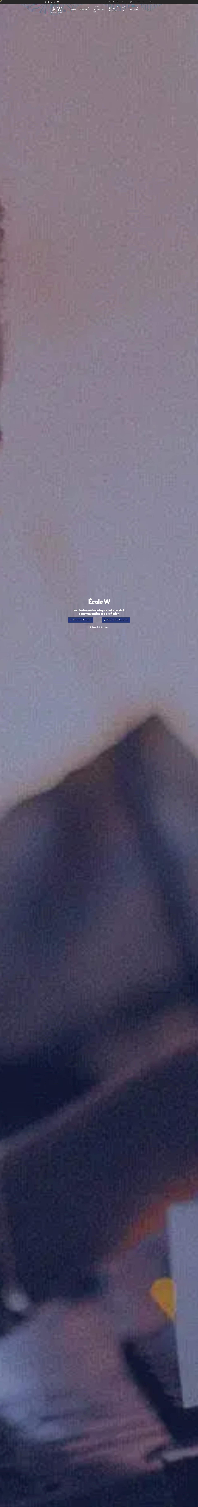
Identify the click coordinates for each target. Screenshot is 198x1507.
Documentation (148, 2)
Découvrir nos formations (82, 620)
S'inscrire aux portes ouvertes (117, 620)
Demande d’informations (100, 627)
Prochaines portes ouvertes (121, 2)
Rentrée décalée (136, 2)
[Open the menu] (150, 9)
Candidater (107, 2)
